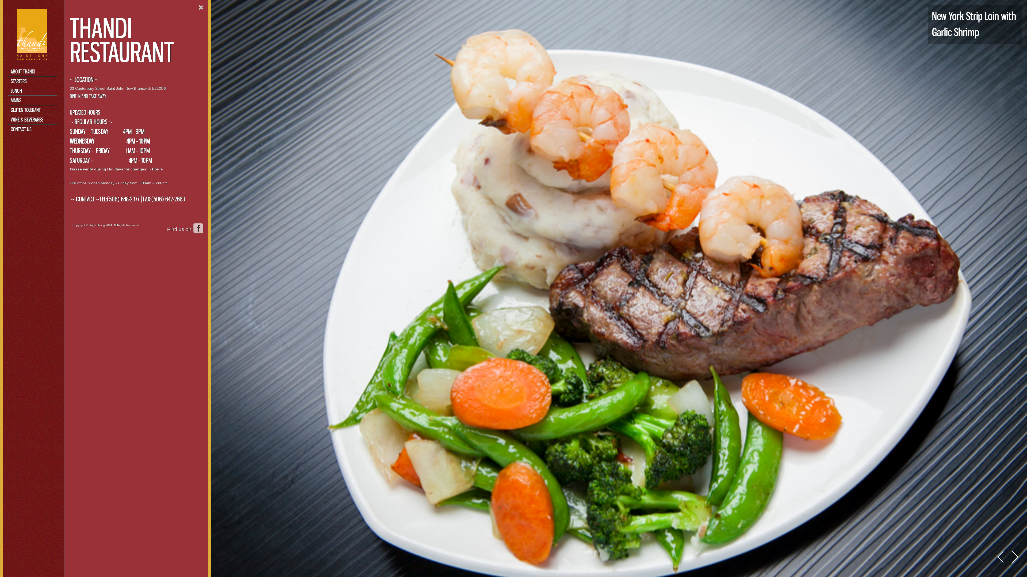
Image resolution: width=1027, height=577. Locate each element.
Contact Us (21, 129)
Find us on (179, 229)
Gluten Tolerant (26, 110)
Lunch (16, 91)
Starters (19, 81)
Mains (16, 100)
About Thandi (23, 71)
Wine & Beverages (27, 119)
